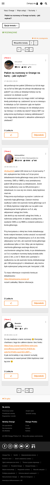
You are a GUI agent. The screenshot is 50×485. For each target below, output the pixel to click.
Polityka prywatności (8, 473)
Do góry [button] (7, 399)
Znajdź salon (30, 411)
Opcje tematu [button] (10, 26)
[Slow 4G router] (36, 43)
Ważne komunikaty (8, 469)
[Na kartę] (21, 43)
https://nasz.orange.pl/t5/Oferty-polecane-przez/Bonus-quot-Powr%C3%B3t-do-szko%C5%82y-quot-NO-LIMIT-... (21, 349)
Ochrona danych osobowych (28, 473)
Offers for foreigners (26, 477)
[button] (46, 60)
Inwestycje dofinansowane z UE (12, 480)
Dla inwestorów (7, 428)
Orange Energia (30, 466)
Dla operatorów (7, 425)
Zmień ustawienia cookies (23, 459)
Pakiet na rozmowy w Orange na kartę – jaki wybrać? (22, 74)
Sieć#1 (15, 455)
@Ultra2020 (9, 171)
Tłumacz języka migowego (31, 462)
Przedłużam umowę (8, 413)
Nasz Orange (9, 10)
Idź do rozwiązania (41, 38)
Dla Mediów (6, 431)
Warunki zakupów (39, 469)
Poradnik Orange (16, 466)
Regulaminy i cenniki (9, 416)
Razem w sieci (7, 459)
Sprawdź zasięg (31, 413)
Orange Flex (6, 455)
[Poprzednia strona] (19, 49)
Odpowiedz (39, 135)
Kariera (27, 431)
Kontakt (27, 428)
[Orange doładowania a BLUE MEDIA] (32, 43)
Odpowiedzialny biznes (28, 455)
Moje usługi (21, 10)
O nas (27, 425)
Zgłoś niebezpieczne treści (10, 462)
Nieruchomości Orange (9, 477)
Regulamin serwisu (24, 469)
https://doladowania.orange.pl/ (16, 279)
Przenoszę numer (7, 411)
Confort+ (5, 466)
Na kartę (31, 10)
